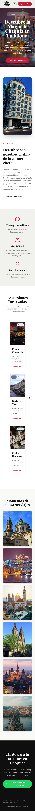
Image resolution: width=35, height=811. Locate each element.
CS (14, 4)
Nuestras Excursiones (17, 60)
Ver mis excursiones (14, 196)
